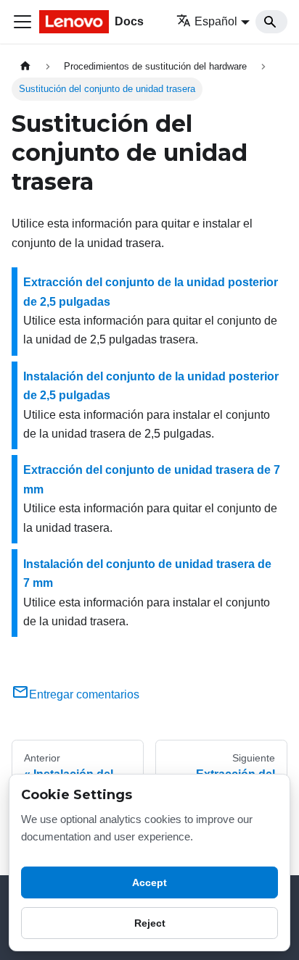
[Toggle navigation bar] (22, 22)
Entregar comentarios (84, 694)
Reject (149, 923)
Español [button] (215, 21)
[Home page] (25, 66)
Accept (149, 882)
